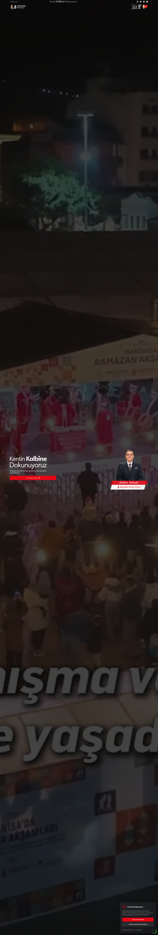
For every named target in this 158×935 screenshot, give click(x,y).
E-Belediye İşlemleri (32, 478)
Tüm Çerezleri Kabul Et (138, 919)
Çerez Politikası (138, 930)
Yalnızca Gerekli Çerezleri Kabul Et (138, 924)
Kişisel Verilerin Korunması (128, 930)
